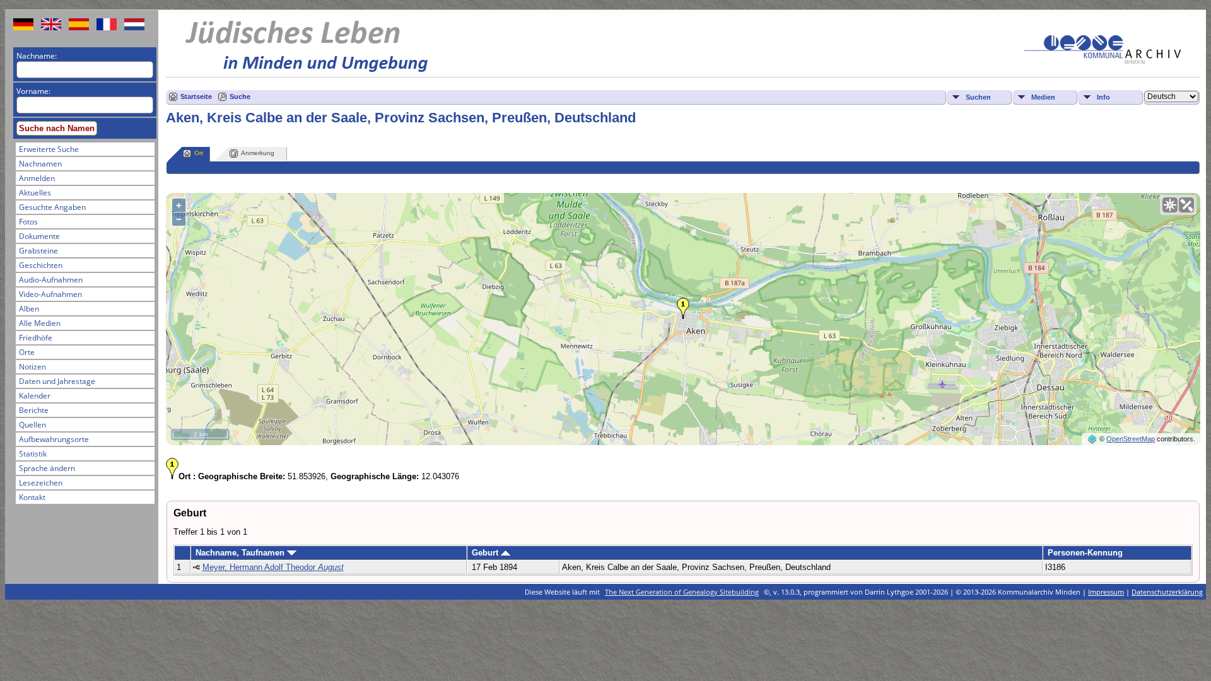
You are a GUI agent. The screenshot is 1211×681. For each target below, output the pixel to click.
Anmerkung (257, 152)
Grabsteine (38, 250)
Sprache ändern (47, 468)
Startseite (196, 96)
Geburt (486, 552)
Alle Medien (40, 323)
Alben (29, 308)
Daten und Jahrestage (57, 381)
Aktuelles (35, 192)
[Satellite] (1186, 204)
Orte (27, 352)
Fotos (28, 221)
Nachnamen (40, 163)
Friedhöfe (35, 337)
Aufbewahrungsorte (54, 439)
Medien (1043, 97)
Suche (240, 96)
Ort (198, 152)
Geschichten (40, 265)
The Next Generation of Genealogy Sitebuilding (682, 592)
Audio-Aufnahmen (51, 279)
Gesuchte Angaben (52, 207)
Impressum (1106, 592)
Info (1103, 97)
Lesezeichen (40, 482)
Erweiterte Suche (49, 149)
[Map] (1170, 204)
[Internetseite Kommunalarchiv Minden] (1102, 60)
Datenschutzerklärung (1167, 592)
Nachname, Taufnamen (241, 552)
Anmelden (37, 178)
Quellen (32, 424)
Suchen (978, 97)
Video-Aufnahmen (50, 294)
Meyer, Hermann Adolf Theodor (273, 567)
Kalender (34, 395)
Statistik (33, 453)
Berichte (34, 410)
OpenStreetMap (1130, 439)
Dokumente (39, 236)
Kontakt (32, 497)
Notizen (32, 366)
